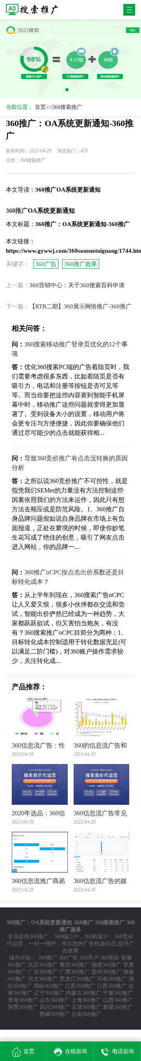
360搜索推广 (67, 107)
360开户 (89, 958)
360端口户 (66, 937)
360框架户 (96, 937)
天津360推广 (86, 1007)
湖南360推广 (48, 986)
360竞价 (109, 958)
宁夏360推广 (118, 993)
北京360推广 (43, 965)
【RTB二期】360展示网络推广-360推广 (80, 306)
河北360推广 (43, 979)
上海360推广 (86, 1000)
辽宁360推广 (49, 993)
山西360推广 (118, 1000)
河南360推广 (112, 979)
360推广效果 (80, 264)
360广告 (45, 264)
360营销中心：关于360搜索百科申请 (77, 285)
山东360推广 (55, 1000)
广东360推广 (43, 972)
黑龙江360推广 (77, 979)
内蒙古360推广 (83, 993)
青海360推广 (23, 1000)
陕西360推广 (23, 1007)
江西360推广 (112, 986)
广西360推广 (75, 972)
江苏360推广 (80, 986)
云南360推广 (86, 1014)
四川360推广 (55, 1007)
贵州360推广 (106, 972)
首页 (40, 107)
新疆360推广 (118, 1007)
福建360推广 (106, 965)
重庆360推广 (75, 965)
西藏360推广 (55, 1014)
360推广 (39, 937)
